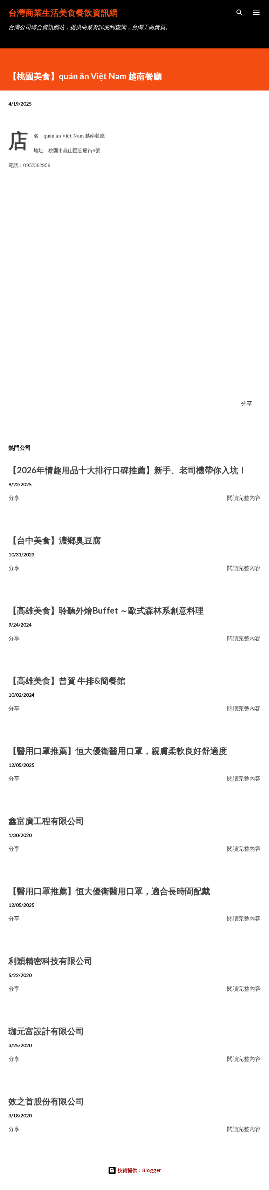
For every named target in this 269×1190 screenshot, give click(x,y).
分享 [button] (246, 403)
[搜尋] (239, 12)
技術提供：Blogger (138, 1170)
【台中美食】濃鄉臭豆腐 (54, 540)
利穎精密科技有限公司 (50, 961)
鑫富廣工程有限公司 (46, 821)
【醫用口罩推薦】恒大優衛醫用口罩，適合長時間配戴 (109, 891)
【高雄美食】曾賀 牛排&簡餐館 (66, 680)
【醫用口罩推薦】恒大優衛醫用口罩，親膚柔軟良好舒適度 (117, 751)
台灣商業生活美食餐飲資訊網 (63, 12)
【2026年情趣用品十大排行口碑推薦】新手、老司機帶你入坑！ (127, 470)
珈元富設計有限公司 (46, 1031)
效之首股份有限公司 (46, 1101)
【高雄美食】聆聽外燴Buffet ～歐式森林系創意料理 (106, 610)
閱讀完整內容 (244, 497)
